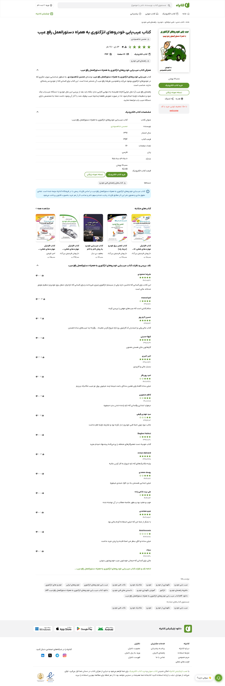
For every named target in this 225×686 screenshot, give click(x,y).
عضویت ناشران (134, 648)
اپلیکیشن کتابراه (42, 13)
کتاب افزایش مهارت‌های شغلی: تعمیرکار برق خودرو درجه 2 (47, 247)
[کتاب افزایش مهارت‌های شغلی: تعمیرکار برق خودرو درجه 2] (45, 228)
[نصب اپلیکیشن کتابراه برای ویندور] (43, 628)
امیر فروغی (50, 253)
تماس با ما (160, 657)
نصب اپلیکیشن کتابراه (178, 671)
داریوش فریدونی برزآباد (141, 253)
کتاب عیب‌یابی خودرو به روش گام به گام (94, 247)
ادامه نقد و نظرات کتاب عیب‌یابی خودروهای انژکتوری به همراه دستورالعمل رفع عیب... (113, 569)
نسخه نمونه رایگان (174, 92)
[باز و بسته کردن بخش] (37, 70)
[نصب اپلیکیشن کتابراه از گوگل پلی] (84, 628)
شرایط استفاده (183, 653)
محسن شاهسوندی (119, 126)
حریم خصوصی (183, 657)
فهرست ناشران (134, 657)
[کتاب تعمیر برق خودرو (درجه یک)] (117, 228)
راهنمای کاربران (159, 653)
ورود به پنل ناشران (132, 653)
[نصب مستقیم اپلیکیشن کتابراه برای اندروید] (105, 628)
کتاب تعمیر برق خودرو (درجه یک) (117, 247)
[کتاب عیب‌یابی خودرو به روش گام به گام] (93, 228)
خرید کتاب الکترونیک (174, 85)
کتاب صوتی (152, 671)
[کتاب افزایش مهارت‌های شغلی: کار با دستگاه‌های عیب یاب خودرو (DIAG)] (141, 228)
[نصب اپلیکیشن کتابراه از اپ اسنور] (63, 628)
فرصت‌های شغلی (182, 661)
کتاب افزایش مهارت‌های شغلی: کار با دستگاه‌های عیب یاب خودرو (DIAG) (142, 247)
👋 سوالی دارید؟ (204, 678)
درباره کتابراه (184, 648)
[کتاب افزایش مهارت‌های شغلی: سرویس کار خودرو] (69, 228)
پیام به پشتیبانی (158, 648)
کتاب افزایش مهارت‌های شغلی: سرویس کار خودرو (71, 247)
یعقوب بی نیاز (97, 253)
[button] (174, 50)
